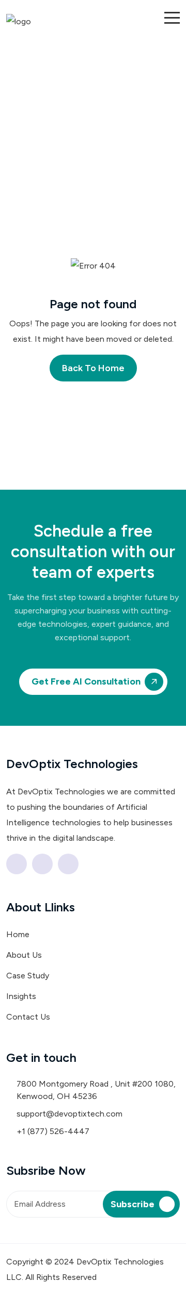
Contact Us (28, 1017)
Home (17, 934)
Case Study (27, 975)
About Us (24, 955)
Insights (21, 996)
